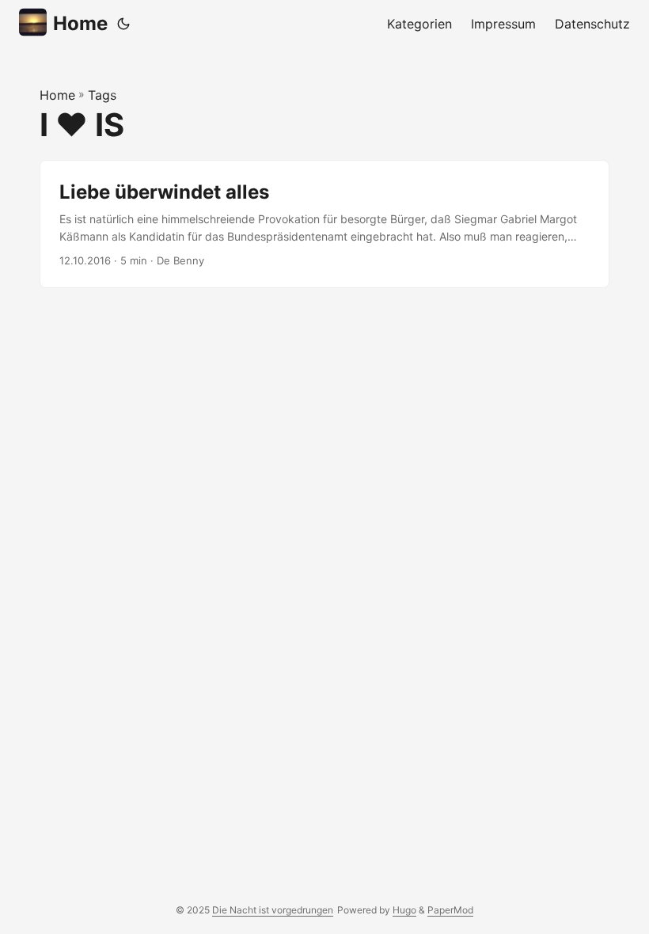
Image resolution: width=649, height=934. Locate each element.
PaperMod (450, 910)
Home (80, 23)
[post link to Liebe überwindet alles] (324, 224)
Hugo (404, 910)
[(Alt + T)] (123, 23)
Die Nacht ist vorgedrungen (272, 910)
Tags (102, 95)
